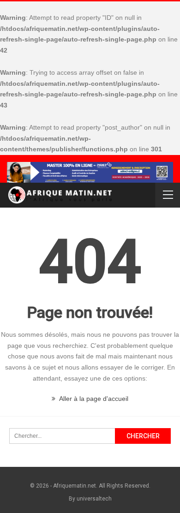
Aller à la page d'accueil (93, 398)
